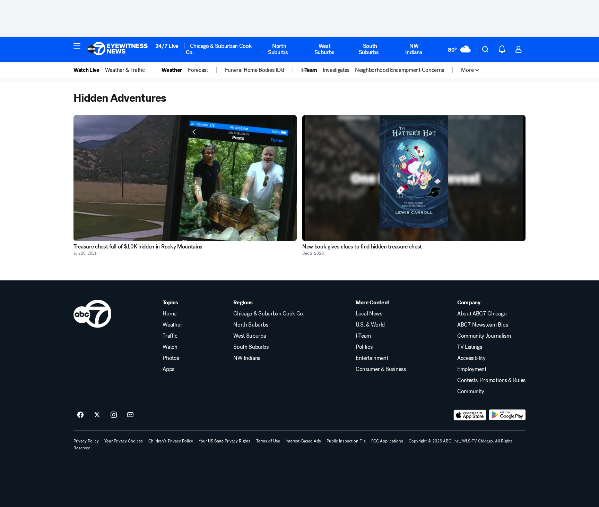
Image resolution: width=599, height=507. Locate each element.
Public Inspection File (346, 441)
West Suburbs (324, 49)
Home (169, 313)
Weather (172, 325)
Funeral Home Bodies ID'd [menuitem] (254, 70)
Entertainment (372, 358)
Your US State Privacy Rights (225, 441)
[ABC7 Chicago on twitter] (97, 415)
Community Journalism (484, 336)
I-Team (363, 336)
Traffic (170, 336)
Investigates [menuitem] (336, 70)
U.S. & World (370, 325)
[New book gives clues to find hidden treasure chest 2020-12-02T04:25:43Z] (414, 178)
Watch (170, 347)
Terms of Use (268, 441)
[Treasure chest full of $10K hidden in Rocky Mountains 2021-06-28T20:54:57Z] (185, 178)
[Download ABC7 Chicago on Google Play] (507, 415)
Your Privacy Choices (123, 441)
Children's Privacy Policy (170, 441)
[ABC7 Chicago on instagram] (114, 415)
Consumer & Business (381, 369)
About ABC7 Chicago (481, 313)
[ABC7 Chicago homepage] (117, 49)
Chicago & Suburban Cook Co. (219, 49)
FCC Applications (387, 441)
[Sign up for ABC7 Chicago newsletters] (130, 415)
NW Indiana (413, 49)
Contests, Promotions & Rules (491, 380)
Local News (369, 313)
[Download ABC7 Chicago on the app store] (470, 415)
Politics (364, 347)
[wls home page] (92, 314)
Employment (471, 369)
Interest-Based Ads (303, 441)
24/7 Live (167, 46)
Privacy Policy (86, 441)
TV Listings (469, 347)
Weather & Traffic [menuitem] (125, 70)
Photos (171, 358)
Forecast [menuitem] (198, 70)
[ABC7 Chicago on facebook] (80, 415)
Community (470, 391)
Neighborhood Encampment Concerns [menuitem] (399, 70)
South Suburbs (369, 49)
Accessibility (471, 358)
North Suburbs (278, 49)
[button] (77, 46)
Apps (168, 369)
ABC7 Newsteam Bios (482, 325)
